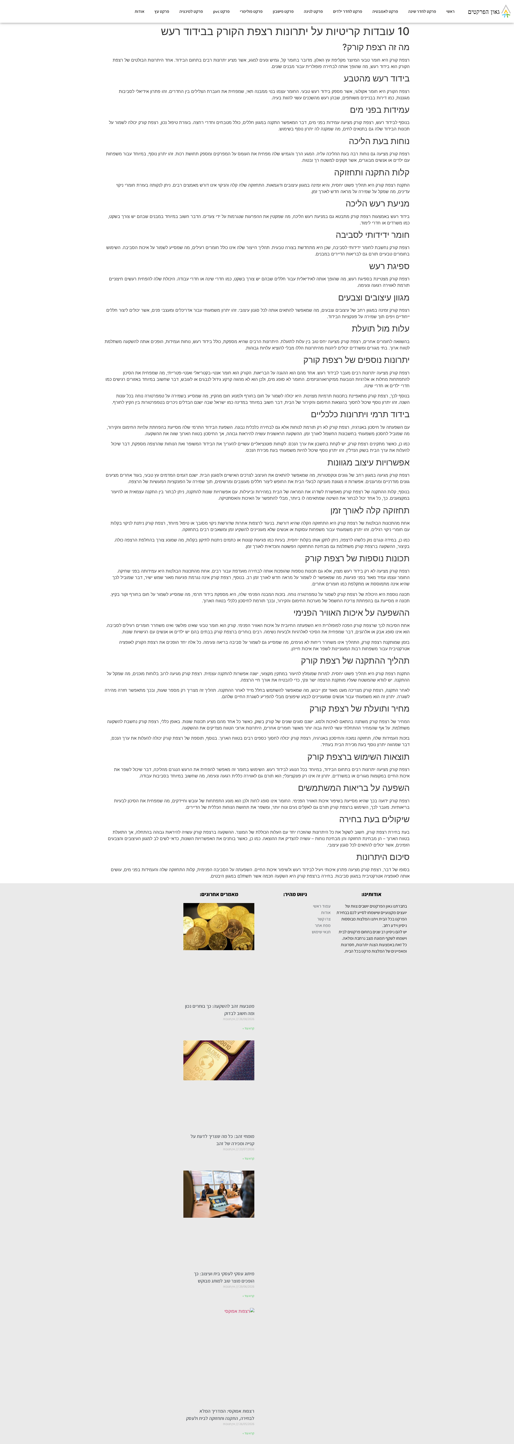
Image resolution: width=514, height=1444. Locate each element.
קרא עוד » (248, 1028)
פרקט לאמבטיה (385, 11)
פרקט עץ (161, 11)
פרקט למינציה (191, 11)
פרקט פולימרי (251, 11)
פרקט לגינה (313, 11)
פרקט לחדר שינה (422, 11)
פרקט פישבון (283, 11)
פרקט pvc (221, 11)
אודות (139, 11)
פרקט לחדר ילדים (347, 11)
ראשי (450, 11)
